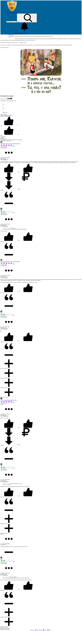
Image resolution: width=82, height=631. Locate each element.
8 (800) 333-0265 (25, 33)
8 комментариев (3, 114)
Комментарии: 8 (3, 138)
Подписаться (2, 136)
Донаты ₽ (2, 137)
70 (7, 627)
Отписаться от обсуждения (5, 139)
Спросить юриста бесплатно (11, 30)
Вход (7, 32)
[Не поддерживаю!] (28, 240)
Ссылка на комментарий (5, 157)
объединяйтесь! (16, 12)
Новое (11, 35)
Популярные (2, 140)
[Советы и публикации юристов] (12, 11)
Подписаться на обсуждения (16, 139)
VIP (19, 143)
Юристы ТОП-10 (11, 33)
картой (18, 189)
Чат (1, 159)
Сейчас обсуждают (12, 34)
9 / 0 (1, 125)
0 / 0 (2, 135)
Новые (6, 140)
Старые (9, 140)
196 (8, 628)
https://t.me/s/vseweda (8, 115)
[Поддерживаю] (8, 240)
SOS (9, 37)
